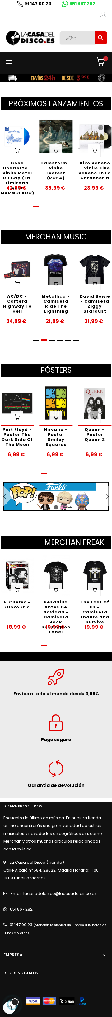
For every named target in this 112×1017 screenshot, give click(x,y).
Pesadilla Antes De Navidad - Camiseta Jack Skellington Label (55, 610)
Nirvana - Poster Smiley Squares (56, 437)
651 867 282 (82, 4)
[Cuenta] (103, 15)
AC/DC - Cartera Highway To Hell (17, 303)
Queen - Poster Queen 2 (95, 434)
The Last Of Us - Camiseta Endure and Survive (94, 610)
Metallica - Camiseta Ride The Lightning (56, 303)
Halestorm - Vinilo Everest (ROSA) (55, 170)
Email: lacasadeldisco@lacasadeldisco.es (54, 893)
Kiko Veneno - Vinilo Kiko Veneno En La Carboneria (94, 170)
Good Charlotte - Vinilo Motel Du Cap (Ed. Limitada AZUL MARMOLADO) (17, 171)
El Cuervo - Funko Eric (17, 604)
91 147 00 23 (38, 4)
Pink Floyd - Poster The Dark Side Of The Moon (17, 437)
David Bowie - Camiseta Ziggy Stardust (95, 303)
